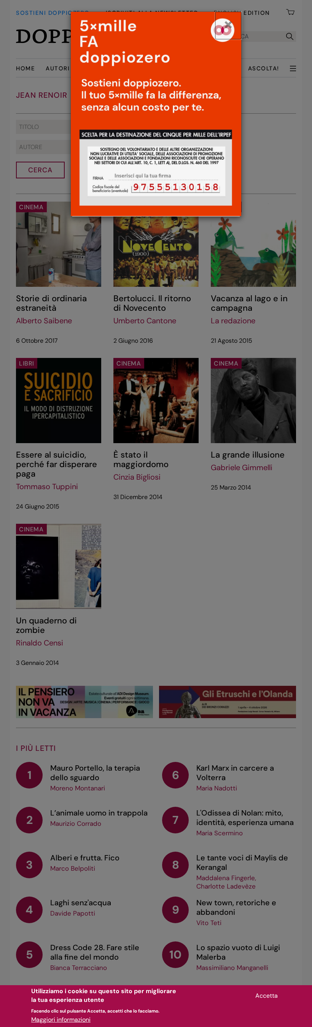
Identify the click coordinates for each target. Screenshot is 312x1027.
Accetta (266, 996)
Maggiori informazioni (61, 1020)
